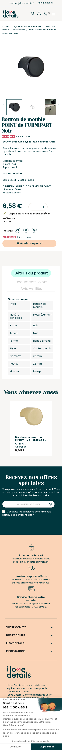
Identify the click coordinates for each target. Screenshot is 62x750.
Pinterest (34, 230)
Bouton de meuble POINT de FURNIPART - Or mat (31, 440)
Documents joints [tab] (31, 281)
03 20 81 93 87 (45, 3)
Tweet (26, 230)
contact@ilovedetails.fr (21, 3)
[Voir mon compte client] (39, 14)
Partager (17, 230)
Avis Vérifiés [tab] (31, 288)
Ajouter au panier (31, 243)
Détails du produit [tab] (31, 273)
